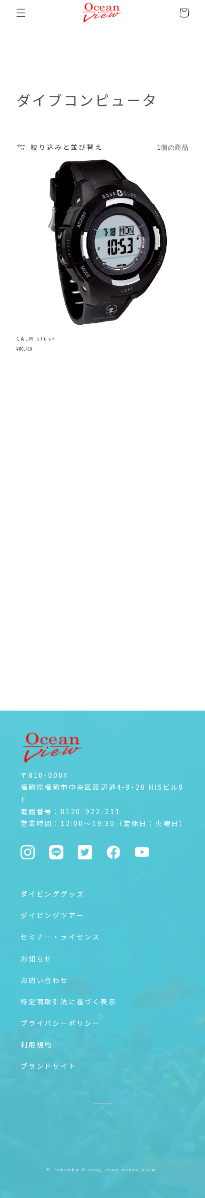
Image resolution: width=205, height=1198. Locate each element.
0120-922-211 (91, 811)
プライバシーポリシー (60, 1023)
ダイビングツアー (52, 915)
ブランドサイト (48, 1066)
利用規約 (36, 1044)
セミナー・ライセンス (60, 936)
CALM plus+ (35, 338)
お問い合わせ (44, 980)
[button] (20, 12)
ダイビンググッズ (52, 893)
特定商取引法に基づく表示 (68, 1001)
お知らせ (36, 958)
